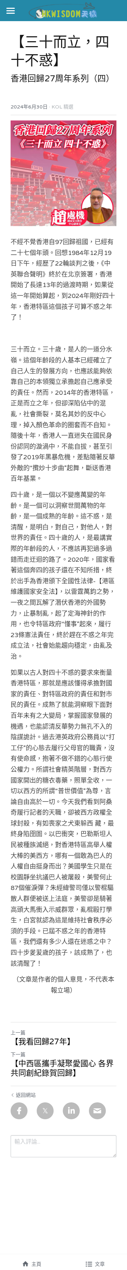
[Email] (97, 1110)
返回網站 (26, 1095)
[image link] (63, 10)
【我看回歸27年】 (43, 1041)
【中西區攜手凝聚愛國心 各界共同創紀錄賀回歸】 (62, 1068)
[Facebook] (19, 1110)
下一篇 (18, 1054)
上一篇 (18, 1032)
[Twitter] (45, 1110)
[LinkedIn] (71, 1110)
